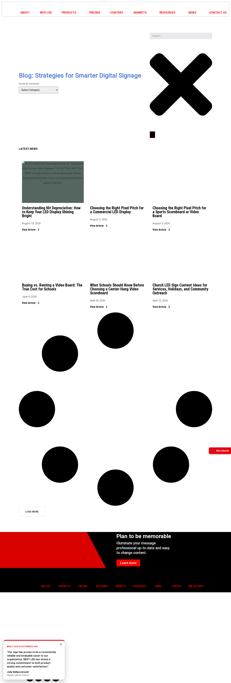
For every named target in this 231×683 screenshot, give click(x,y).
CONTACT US (218, 12)
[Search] (152, 134)
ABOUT (25, 12)
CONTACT (177, 586)
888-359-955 (195, 586)
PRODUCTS (69, 12)
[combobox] (181, 36)
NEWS (192, 12)
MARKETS (140, 12)
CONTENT (117, 12)
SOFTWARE (102, 586)
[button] (32, 511)
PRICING (94, 12)
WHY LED (46, 12)
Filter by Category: (29, 84)
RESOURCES (167, 12)
